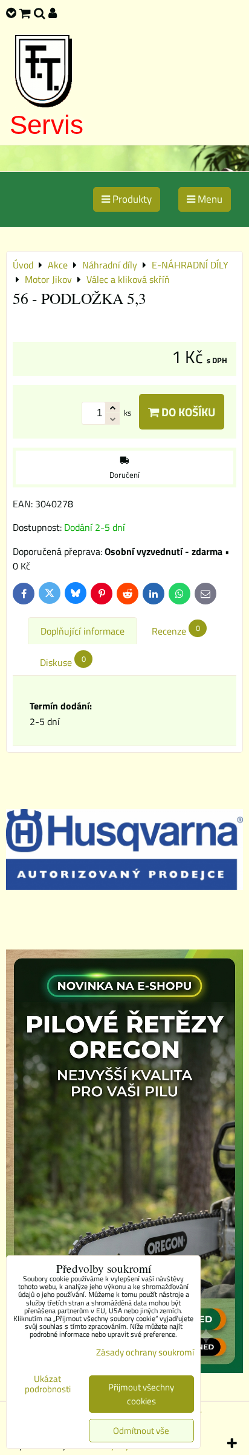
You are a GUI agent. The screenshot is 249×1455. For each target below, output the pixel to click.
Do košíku (187, 411)
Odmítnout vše (141, 1431)
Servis (46, 124)
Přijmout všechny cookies (141, 1394)
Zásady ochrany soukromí (145, 1352)
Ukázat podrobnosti (48, 1384)
